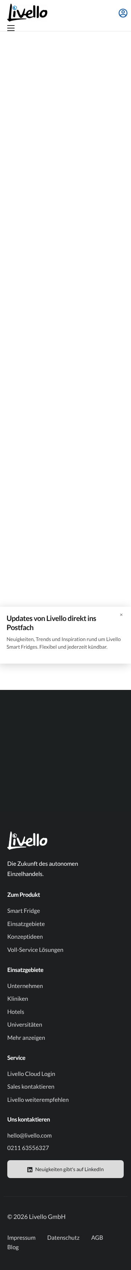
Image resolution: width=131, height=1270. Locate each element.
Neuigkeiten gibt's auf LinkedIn (69, 1169)
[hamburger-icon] (11, 28)
